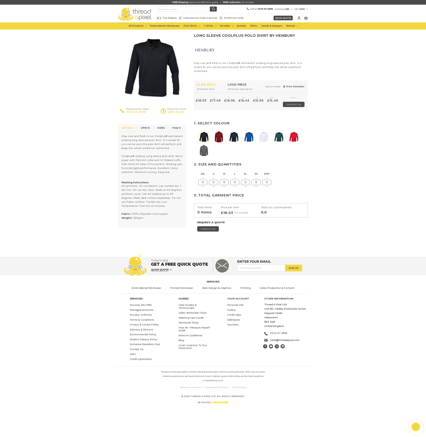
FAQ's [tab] (176, 127)
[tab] (209, 87)
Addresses (233, 319)
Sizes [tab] (161, 127)
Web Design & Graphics (216, 288)
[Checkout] (306, 17)
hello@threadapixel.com (284, 340)
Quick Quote (283, 18)
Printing (245, 288)
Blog (181, 340)
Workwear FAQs (189, 322)
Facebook (265, 346)
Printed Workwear (181, 288)
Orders (231, 309)
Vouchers (233, 324)
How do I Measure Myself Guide (194, 329)
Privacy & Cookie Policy (144, 324)
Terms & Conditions (142, 319)
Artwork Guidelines (191, 335)
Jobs (133, 354)
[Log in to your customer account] (299, 18)
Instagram (277, 346)
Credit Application (141, 359)
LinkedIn (283, 346)
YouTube (271, 346)
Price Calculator (295, 86)
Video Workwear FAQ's (193, 312)
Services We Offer (141, 304)
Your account (238, 298)
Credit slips (234, 314)
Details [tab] (128, 127)
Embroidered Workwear (146, 288)
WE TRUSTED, (213, 402)
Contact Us (293, 104)
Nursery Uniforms (141, 314)
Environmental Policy (143, 334)
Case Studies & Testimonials (188, 306)
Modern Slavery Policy (143, 339)
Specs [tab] (145, 127)
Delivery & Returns (141, 329)
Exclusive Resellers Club (145, 344)
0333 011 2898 (136, 111)
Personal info (235, 304)
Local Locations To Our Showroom (193, 347)
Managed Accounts (141, 309)
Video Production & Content (277, 288)
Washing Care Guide (191, 317)
